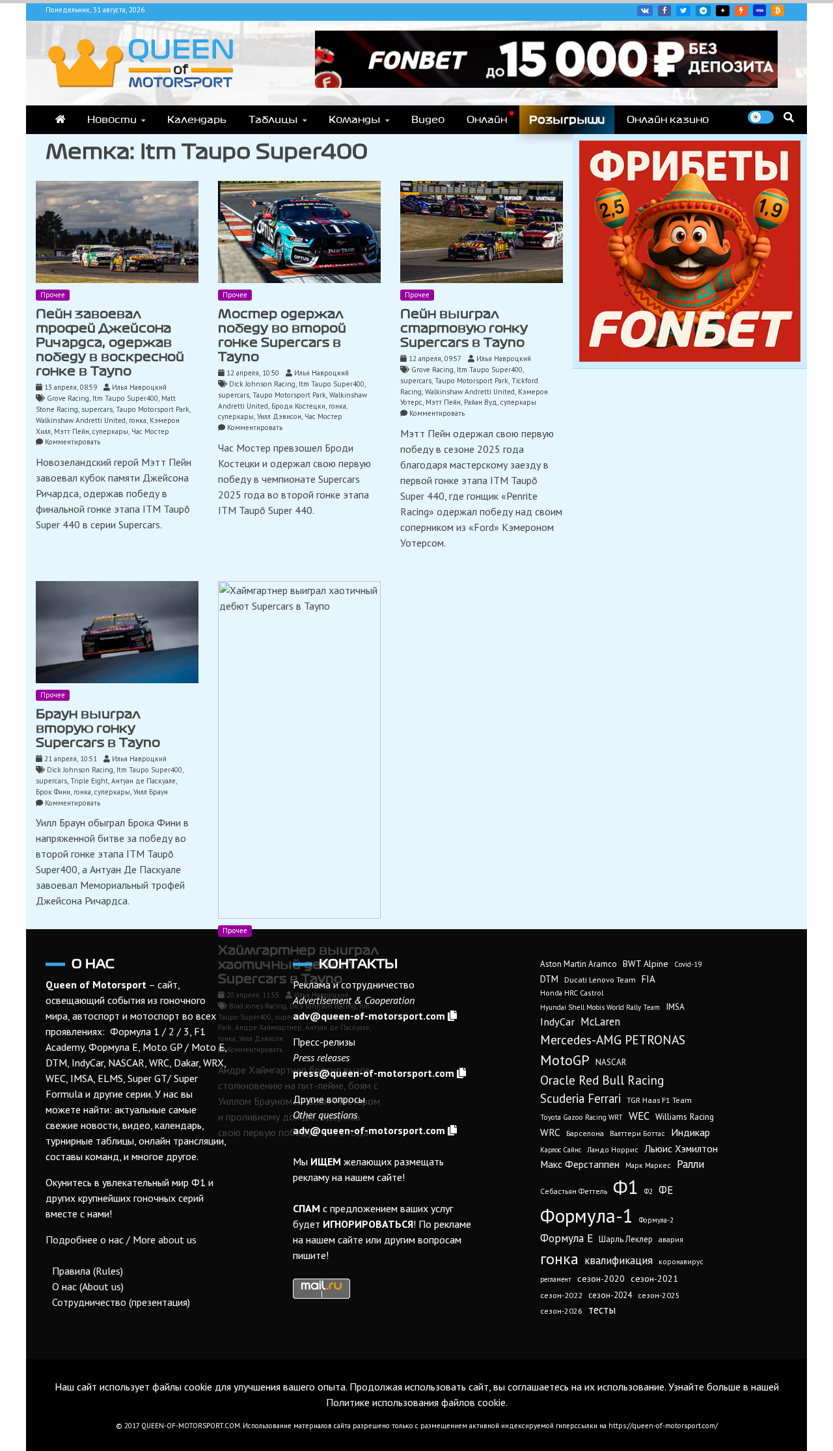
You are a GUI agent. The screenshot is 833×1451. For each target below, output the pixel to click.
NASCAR (610, 1062)
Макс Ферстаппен (580, 1164)
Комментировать (72, 441)
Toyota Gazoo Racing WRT (581, 1117)
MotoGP (565, 1060)
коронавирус (681, 1261)
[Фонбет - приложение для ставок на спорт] (546, 83)
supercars (97, 409)
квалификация (618, 1260)
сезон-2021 (654, 1278)
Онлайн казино (668, 119)
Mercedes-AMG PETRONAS (612, 1039)
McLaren (600, 1021)
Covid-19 (688, 964)
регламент (555, 1279)
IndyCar (557, 1021)
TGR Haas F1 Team (659, 1099)
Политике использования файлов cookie (416, 1402)
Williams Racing (684, 1116)
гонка (137, 420)
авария (671, 1239)
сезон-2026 (561, 1311)
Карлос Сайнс (560, 1149)
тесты (602, 1310)
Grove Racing (68, 398)
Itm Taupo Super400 (125, 398)
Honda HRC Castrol (571, 992)
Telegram (703, 10)
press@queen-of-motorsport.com (373, 1072)
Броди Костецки (298, 406)
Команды (355, 119)
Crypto (777, 10)
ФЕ (666, 1190)
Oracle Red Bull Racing (602, 1080)
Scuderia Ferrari (580, 1098)
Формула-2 (656, 1220)
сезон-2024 (610, 1295)
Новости (112, 119)
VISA (759, 10)
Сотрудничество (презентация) (121, 1302)
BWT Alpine (645, 964)
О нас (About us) (88, 1286)
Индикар (690, 1132)
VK (645, 10)
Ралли (690, 1164)
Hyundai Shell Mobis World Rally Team (600, 1007)
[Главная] (60, 120)
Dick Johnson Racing (262, 383)
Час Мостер (150, 431)
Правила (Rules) (87, 1270)
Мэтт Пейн (71, 431)
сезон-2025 (659, 1295)
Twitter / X (683, 10)
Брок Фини (53, 791)
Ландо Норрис (612, 1149)
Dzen (723, 10)
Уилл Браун (150, 791)
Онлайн (487, 119)
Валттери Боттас (637, 1133)
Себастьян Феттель (573, 1191)
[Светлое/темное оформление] (761, 117)
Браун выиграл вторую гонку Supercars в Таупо (98, 728)
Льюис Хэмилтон (681, 1148)
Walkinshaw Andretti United (81, 420)
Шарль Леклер (626, 1239)
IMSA (675, 1006)
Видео (427, 119)
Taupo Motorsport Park (152, 409)
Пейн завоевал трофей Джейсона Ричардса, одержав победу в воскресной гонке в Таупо (110, 342)
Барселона (585, 1133)
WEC (639, 1116)
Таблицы (273, 119)
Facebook (664, 10)
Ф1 (625, 1186)
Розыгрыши (567, 120)
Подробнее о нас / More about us (121, 1239)
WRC (550, 1132)
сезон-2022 (561, 1295)
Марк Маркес (648, 1165)
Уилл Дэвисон (279, 416)
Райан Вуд (480, 402)
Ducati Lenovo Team (600, 979)
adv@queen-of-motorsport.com (369, 1015)
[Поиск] (788, 117)
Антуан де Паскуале (143, 780)
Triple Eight (89, 780)
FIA (648, 979)
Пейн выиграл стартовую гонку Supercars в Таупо (464, 328)
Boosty (741, 10)
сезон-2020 (601, 1278)
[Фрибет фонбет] (689, 357)
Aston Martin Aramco (578, 964)
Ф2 (648, 1191)
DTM (549, 979)
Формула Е (566, 1238)
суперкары (110, 431)
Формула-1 (586, 1215)
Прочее (52, 294)
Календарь (196, 119)
